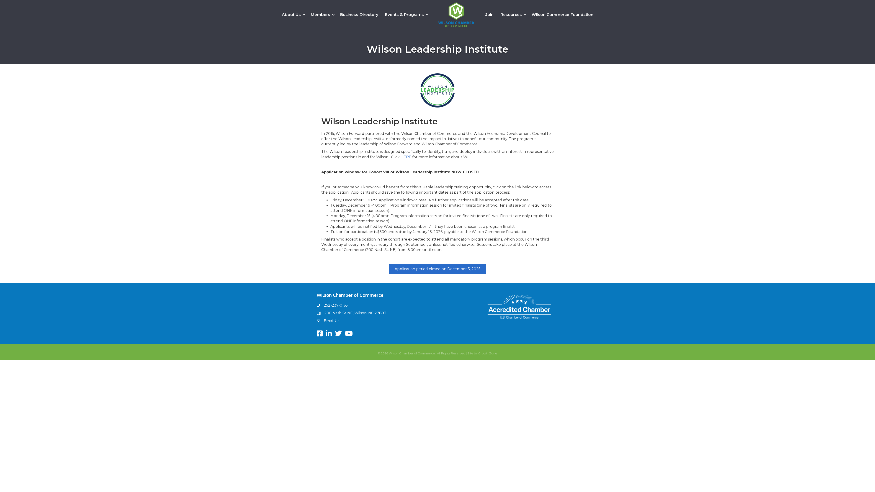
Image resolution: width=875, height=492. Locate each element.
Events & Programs (404, 14)
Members (320, 14)
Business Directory (359, 14)
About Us (291, 14)
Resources (511, 14)
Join (489, 14)
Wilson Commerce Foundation (562, 14)
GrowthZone (487, 353)
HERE (406, 157)
